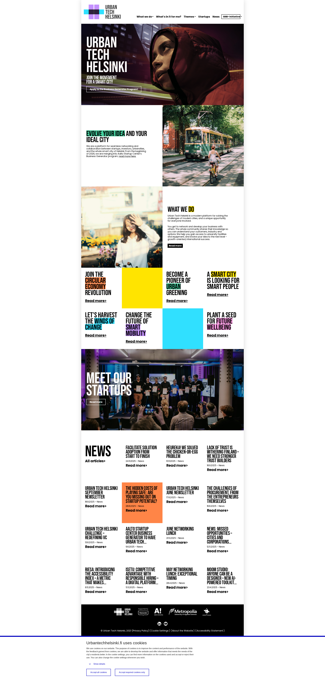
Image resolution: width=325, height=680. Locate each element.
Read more (175, 245)
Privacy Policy (140, 630)
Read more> (95, 300)
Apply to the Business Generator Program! (114, 89)
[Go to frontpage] (102, 12)
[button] (153, 16)
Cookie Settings (160, 630)
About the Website (182, 630)
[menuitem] (144, 16)
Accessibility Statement (210, 630)
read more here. (127, 156)
